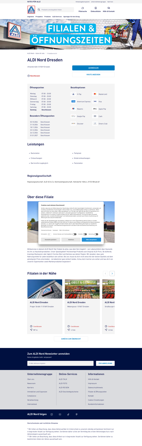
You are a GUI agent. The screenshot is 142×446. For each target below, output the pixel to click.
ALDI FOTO (63, 383)
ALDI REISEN (64, 387)
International (32, 404)
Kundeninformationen (96, 404)
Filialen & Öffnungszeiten (97, 391)
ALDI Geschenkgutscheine (68, 391)
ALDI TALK (63, 379)
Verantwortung (32, 400)
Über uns (30, 379)
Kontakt (91, 396)
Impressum (92, 383)
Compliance (31, 396)
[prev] (105, 273)
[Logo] (31, 10)
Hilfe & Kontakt (93, 379)
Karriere (30, 387)
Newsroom (31, 383)
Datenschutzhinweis (95, 387)
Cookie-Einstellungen (96, 400)
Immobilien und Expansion (37, 391)
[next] (112, 273)
